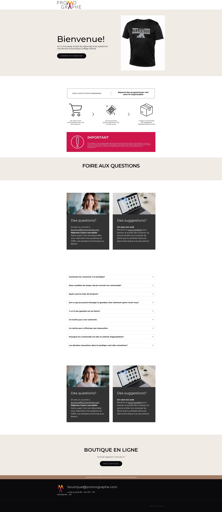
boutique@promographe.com (85, 230)
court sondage (135, 230)
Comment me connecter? (71, 56)
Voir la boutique (111, 464)
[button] (124, 43)
